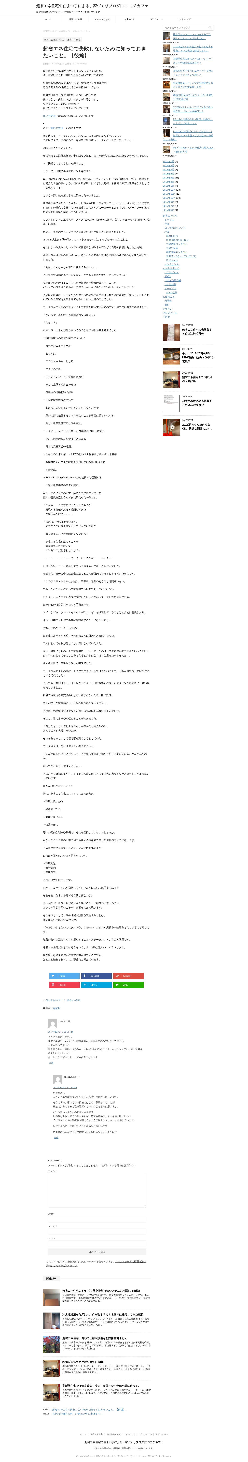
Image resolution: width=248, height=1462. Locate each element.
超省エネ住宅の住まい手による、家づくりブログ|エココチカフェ (92, 6)
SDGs (167, 276)
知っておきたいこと (56, 1000)
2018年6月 (168, 165)
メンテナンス (171, 264)
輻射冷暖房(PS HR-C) (177, 240)
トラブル (169, 219)
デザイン (167, 308)
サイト (51, 1238)
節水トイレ (172, 260)
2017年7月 (168, 206)
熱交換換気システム (176, 252)
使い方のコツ (50, 115)
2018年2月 (168, 181)
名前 (51, 1214)
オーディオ (170, 288)
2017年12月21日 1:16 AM (65, 1087)
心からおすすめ (102, 19)
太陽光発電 (172, 248)
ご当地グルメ (171, 272)
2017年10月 (169, 197)
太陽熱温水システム (176, 244)
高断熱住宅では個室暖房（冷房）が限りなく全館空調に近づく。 (101, 1385)
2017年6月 (168, 210)
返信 (51, 1063)
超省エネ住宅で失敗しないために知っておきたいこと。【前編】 (89, 1409)
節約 (166, 304)
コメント (53, 1171)
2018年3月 (168, 177)
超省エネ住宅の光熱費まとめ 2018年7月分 (197, 331)
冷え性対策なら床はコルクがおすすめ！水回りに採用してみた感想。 (104, 1314)
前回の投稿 (57, 128)
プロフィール (156, 19)
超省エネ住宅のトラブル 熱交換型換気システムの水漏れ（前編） (101, 1290)
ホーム (48, 19)
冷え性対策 (170, 284)
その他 (166, 316)
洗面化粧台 (172, 236)
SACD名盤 (171, 292)
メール (52, 1226)
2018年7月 (168, 161)
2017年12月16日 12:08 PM (60, 1032)
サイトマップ (183, 19)
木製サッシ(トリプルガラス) (181, 256)
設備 (166, 232)
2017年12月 (169, 189)
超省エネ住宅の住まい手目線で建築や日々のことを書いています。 (124, 1448)
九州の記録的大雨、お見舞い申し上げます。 (77, 1413)
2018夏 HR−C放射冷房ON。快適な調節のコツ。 (197, 426)
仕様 (166, 223)
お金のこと (129, 19)
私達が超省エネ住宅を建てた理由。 (84, 1362)
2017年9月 (168, 202)
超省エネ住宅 (75, 19)
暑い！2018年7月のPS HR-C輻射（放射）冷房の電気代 (197, 357)
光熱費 (168, 300)
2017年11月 (169, 193)
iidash (56, 1008)
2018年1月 (168, 185)
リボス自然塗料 (172, 280)
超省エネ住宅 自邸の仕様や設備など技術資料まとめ (94, 1338)
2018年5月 (168, 169)
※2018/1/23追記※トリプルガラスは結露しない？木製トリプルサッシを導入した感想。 (188, 135)
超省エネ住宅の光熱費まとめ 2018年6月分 (197, 403)
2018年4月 (168, 173)
